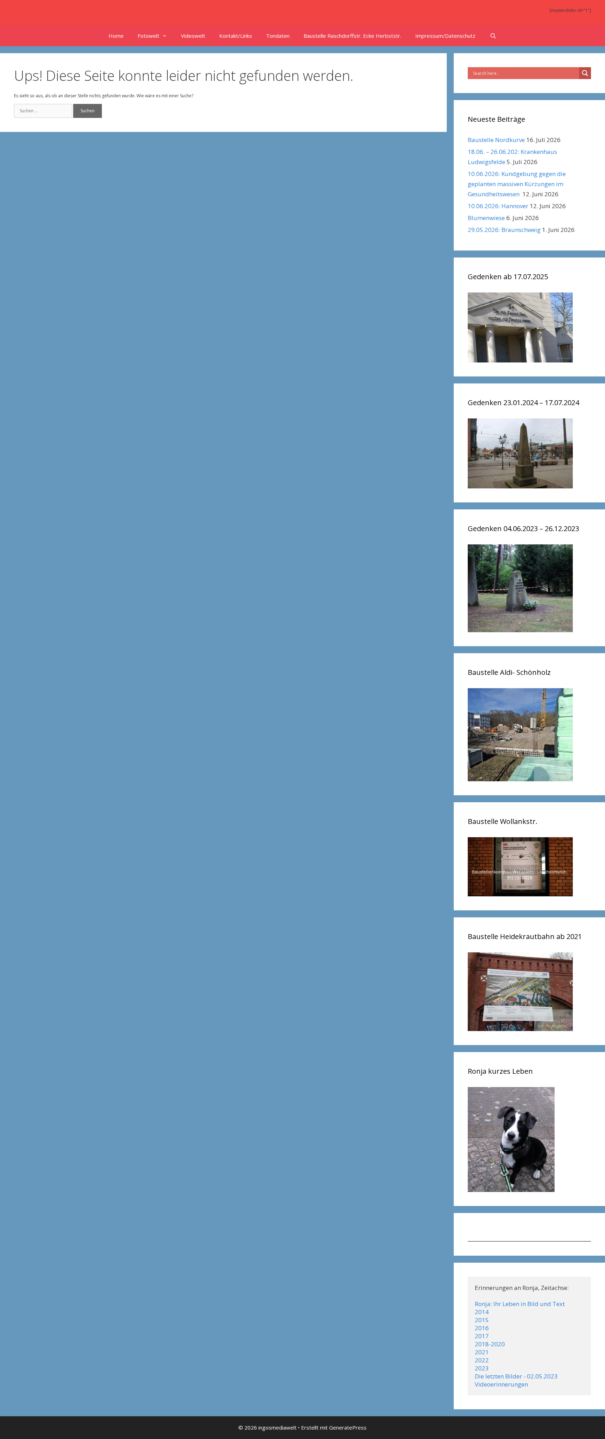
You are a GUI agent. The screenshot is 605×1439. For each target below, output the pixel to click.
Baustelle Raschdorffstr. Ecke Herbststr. (352, 35)
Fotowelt (148, 35)
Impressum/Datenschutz (445, 35)
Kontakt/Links (235, 35)
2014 (482, 1312)
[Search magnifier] (585, 73)
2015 (482, 1320)
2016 (482, 1328)
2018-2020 (490, 1344)
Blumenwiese (486, 218)
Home (116, 35)
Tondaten (278, 35)
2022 (482, 1360)
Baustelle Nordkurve (496, 140)
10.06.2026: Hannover (498, 206)
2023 (482, 1368)
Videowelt (193, 35)
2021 (482, 1352)
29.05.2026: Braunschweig (504, 230)
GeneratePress (348, 1427)
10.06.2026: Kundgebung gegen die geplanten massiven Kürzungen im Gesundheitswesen (517, 184)
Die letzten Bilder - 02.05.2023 (516, 1376)
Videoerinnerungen (501, 1384)
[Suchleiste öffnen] (492, 35)
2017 (482, 1336)
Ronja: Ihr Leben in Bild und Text (520, 1304)
